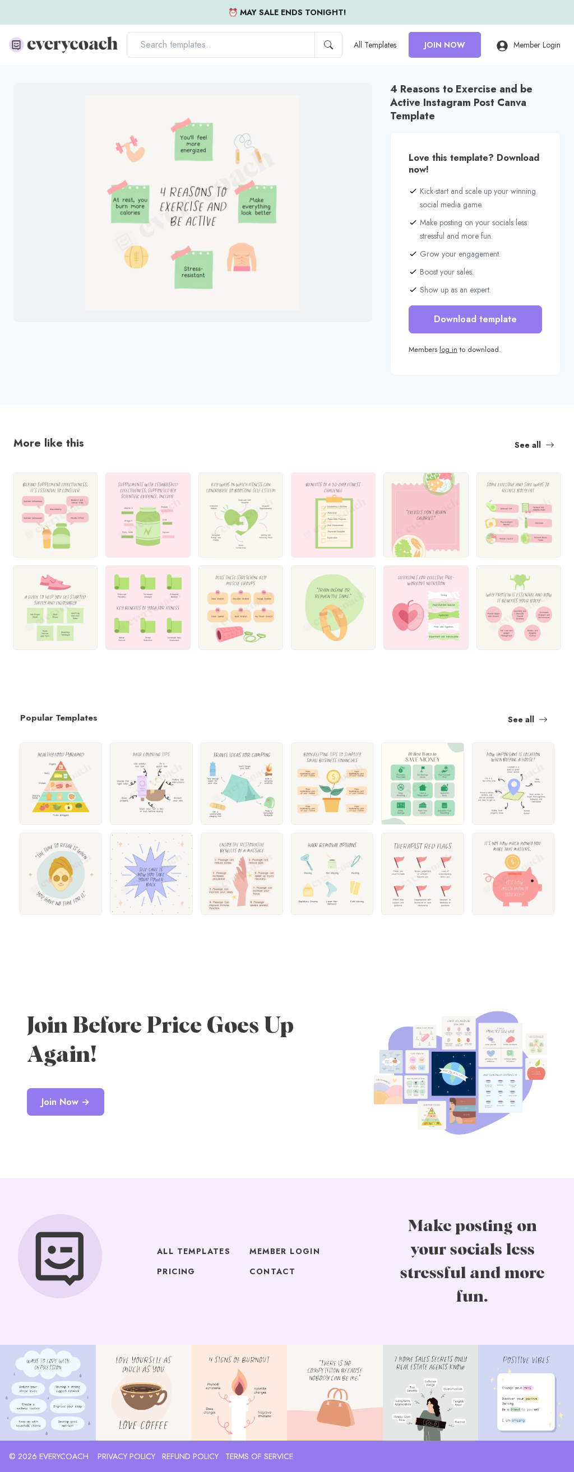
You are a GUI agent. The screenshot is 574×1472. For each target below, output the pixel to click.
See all (528, 445)
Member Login (537, 44)
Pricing (176, 1271)
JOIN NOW (444, 44)
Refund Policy (190, 1456)
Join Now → (65, 1101)
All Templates (375, 44)
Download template (475, 319)
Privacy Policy (126, 1456)
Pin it (44, 101)
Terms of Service (259, 1456)
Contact (272, 1271)
